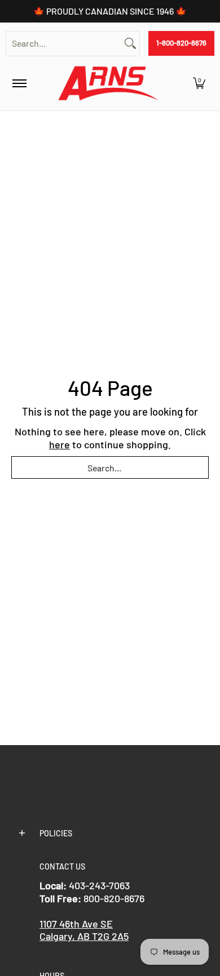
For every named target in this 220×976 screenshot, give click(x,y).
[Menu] (19, 83)
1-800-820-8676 (181, 42)
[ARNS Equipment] (108, 83)
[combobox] (63, 44)
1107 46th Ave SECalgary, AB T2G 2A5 (84, 930)
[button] (199, 83)
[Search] (130, 44)
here (59, 444)
